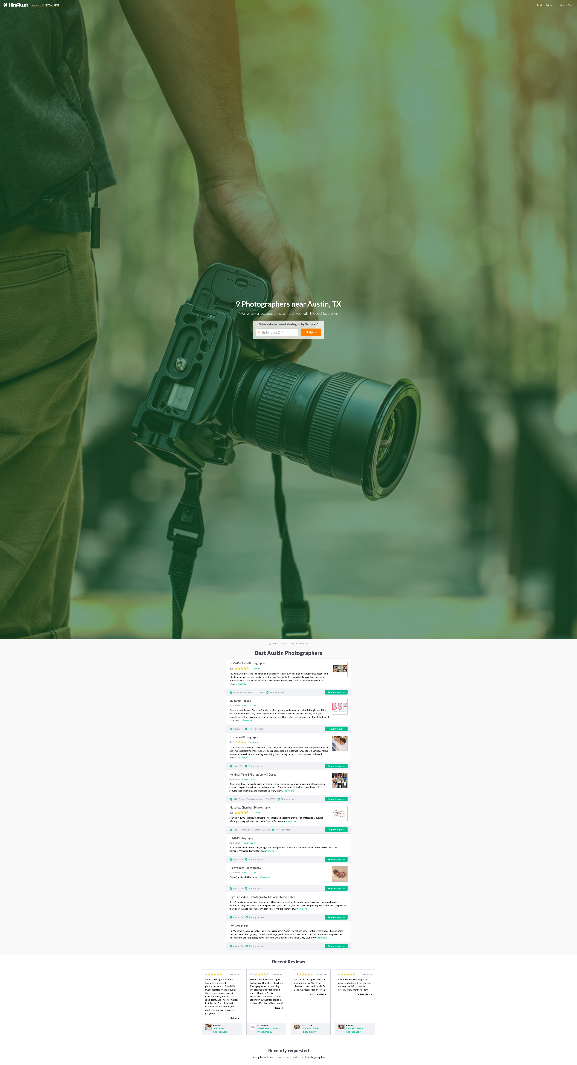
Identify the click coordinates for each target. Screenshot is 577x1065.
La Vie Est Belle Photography (247, 663)
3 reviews (255, 668)
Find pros (311, 332)
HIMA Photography (241, 838)
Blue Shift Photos (240, 700)
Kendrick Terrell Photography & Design (253, 774)
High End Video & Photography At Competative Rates (262, 897)
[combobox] (277, 332)
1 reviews (253, 742)
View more (241, 683)
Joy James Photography (244, 737)
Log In (540, 5)
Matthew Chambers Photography (250, 807)
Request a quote (336, 692)
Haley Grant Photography (245, 867)
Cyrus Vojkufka (238, 926)
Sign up (549, 5)
